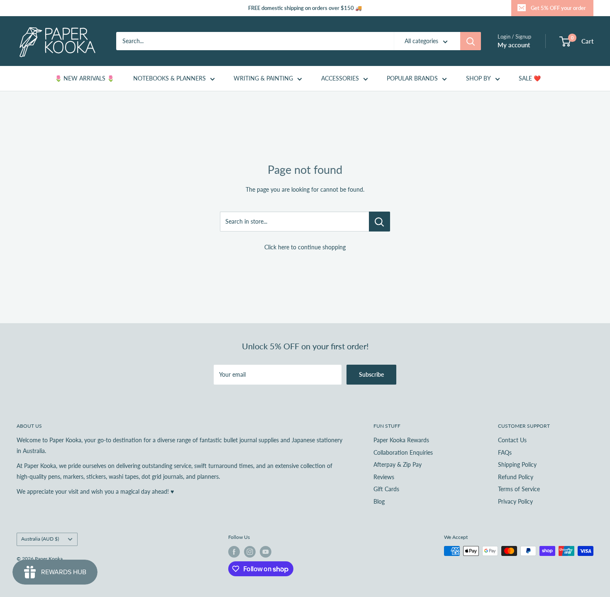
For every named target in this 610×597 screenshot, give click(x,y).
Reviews (383, 476)
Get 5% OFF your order (558, 8)
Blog (379, 501)
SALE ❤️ (530, 78)
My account (514, 45)
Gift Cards (386, 488)
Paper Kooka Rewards (401, 439)
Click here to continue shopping (305, 247)
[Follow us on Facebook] (234, 552)
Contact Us (512, 439)
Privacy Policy (515, 501)
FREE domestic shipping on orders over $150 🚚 (305, 8)
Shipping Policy (517, 464)
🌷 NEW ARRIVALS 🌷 (84, 78)
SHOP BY (478, 78)
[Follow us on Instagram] (250, 552)
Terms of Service (519, 488)
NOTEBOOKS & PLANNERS (169, 78)
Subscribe (371, 374)
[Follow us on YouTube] (265, 552)
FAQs (505, 452)
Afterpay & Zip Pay (397, 464)
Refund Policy (515, 476)
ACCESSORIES (340, 78)
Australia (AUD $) (40, 539)
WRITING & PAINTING (263, 78)
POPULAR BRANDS (412, 78)
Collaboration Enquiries (403, 452)
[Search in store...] (379, 221)
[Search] (470, 41)
